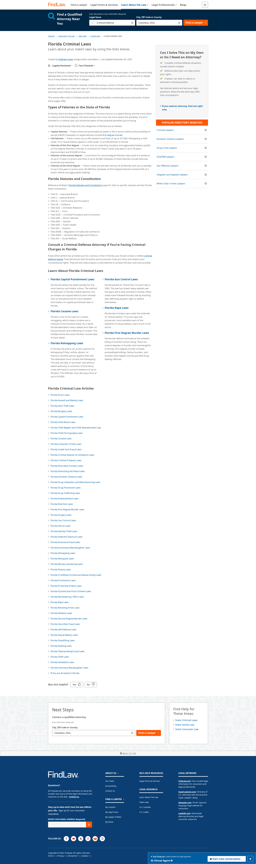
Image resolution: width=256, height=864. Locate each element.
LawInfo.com (184, 813)
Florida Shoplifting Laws (63, 640)
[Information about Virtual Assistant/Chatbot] (172, 860)
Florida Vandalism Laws (62, 662)
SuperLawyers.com (187, 792)
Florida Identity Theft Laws (64, 531)
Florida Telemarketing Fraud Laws (68, 651)
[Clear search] (132, 23)
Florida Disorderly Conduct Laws (67, 465)
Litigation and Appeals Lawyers (172, 174)
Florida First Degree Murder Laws (127, 333)
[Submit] (89, 825)
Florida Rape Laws (117, 308)
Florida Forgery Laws (61, 514)
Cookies (84, 856)
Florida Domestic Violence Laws (66, 476)
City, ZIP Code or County (149, 17)
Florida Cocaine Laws (64, 311)
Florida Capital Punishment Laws (72, 279)
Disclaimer (72, 856)
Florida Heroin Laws (61, 525)
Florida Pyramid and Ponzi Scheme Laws (71, 591)
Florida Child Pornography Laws (67, 433)
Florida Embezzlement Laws (65, 498)
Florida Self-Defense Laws (63, 629)
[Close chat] (250, 859)
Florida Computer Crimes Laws (66, 444)
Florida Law (95, 36)
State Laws (82, 36)
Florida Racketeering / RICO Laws (67, 596)
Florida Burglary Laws (61, 411)
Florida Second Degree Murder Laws (69, 618)
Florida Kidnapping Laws (67, 343)
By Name (109, 822)
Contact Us (110, 791)
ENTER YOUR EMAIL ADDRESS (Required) (66, 819)
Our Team (109, 781)
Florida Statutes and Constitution (85, 185)
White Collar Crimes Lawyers (171, 183)
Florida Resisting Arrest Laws (65, 607)
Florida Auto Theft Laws (62, 405)
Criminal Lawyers (165, 130)
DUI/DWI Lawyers (165, 156)
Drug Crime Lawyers (167, 147)
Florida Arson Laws (60, 394)
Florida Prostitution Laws (63, 580)
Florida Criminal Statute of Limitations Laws (72, 454)
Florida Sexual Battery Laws (64, 634)
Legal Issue (95, 17)
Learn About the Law (148, 797)
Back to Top (129, 753)
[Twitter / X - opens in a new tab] (80, 838)
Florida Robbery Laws (61, 613)
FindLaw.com (184, 781)
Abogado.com (184, 802)
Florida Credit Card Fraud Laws (66, 449)
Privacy (60, 856)
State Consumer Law (186, 729)
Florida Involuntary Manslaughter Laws (70, 547)
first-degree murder (112, 135)
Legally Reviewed (61, 65)
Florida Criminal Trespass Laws (66, 460)
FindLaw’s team (65, 59)
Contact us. (74, 796)
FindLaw (51, 36)
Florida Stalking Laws (61, 645)
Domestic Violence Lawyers (170, 138)
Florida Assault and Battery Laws (67, 400)
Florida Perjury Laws (61, 569)
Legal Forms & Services (149, 781)
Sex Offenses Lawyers (168, 165)
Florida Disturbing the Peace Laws (68, 471)
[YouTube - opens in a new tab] (73, 838)
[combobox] (112, 23)
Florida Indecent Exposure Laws (67, 536)
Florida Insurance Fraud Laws (65, 542)
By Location (110, 807)
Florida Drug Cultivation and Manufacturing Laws (75, 482)
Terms (50, 856)
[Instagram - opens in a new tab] (88, 838)
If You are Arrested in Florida (65, 673)
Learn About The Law (66, 36)
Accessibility (110, 786)
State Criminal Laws (186, 720)
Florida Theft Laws (60, 656)
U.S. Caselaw (145, 807)
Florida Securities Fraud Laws (65, 624)
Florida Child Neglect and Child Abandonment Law (76, 427)
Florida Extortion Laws (62, 504)
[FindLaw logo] (58, 5)
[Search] (205, 5)
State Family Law (184, 724)
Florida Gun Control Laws (121, 279)
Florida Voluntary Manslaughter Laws (69, 667)
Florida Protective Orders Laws (66, 585)
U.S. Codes (144, 812)
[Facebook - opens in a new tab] (66, 838)
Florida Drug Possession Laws (66, 487)
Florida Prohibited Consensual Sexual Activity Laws (76, 574)
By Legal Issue (111, 812)
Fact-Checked (85, 65)
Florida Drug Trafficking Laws (65, 493)
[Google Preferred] (102, 838)
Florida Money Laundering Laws (67, 564)
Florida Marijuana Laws (62, 558)
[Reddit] (95, 838)
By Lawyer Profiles (113, 817)
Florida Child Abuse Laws (63, 422)
